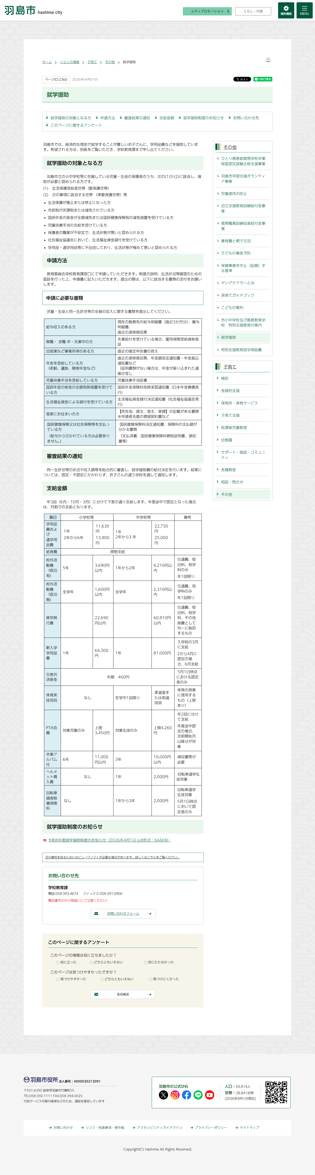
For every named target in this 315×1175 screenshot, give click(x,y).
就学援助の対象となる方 (71, 118)
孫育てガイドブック (237, 295)
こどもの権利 (232, 307)
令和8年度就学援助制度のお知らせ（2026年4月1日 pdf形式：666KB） (109, 840)
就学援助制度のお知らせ (203, 118)
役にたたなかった (161, 962)
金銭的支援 (230, 391)
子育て (92, 62)
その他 (110, 62)
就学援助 (228, 337)
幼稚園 (226, 440)
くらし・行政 (253, 11)
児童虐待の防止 (234, 193)
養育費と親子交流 (236, 241)
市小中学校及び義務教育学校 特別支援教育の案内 (243, 322)
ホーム (47, 62)
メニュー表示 (305, 10)
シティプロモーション (207, 11)
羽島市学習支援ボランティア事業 (243, 178)
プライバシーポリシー (211, 1127)
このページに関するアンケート (76, 125)
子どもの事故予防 (236, 253)
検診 (225, 378)
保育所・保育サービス (239, 403)
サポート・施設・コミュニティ (243, 454)
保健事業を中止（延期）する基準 (243, 268)
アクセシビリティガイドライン (159, 1127)
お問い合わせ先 (246, 118)
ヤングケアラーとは (237, 283)
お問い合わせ (63, 1127)
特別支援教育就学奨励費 (241, 350)
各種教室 (228, 470)
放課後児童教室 (234, 427)
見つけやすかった (73, 979)
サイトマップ (249, 1127)
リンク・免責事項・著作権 (105, 1127)
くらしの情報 (69, 62)
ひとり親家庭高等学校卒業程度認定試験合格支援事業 (243, 161)
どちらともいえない (108, 962)
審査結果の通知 (137, 118)
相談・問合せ (232, 482)
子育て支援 (230, 415)
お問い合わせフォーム (123, 913)
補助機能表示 (286, 10)
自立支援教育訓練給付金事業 (243, 208)
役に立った (68, 962)
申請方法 (107, 118)
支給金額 (166, 118)
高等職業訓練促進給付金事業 (243, 226)
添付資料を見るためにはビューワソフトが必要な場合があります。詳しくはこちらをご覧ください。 (112, 857)
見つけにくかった (166, 979)
